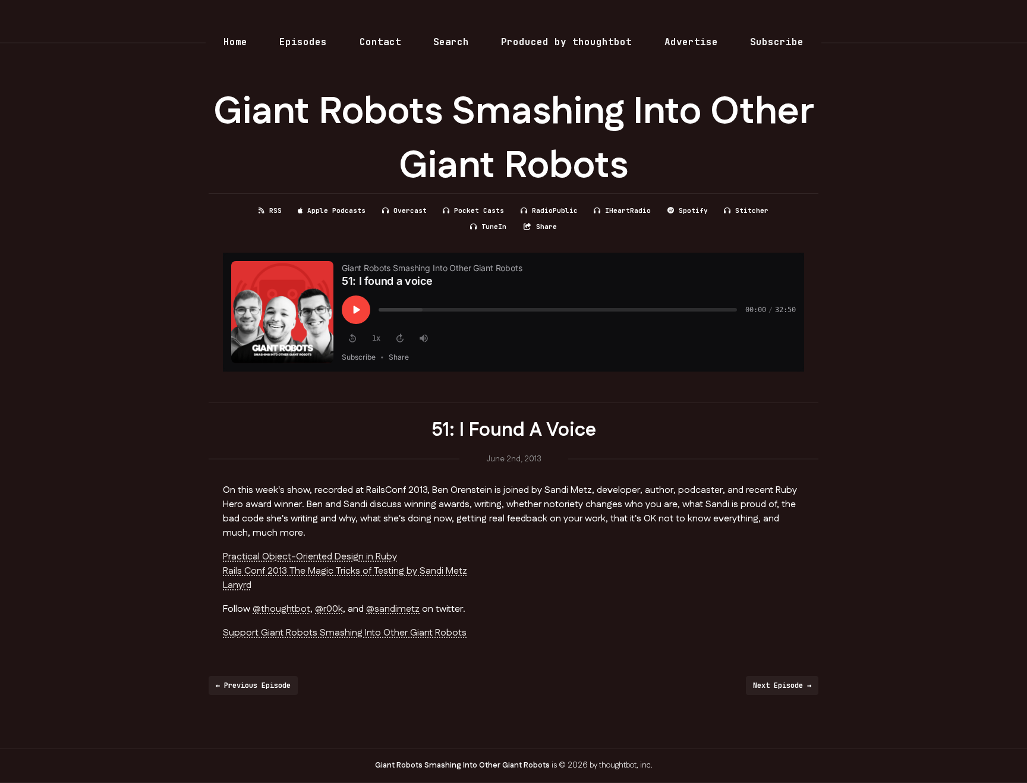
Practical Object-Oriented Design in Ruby (310, 557)
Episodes (303, 42)
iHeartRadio (628, 210)
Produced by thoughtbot (566, 42)
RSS (275, 210)
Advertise (691, 42)
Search (451, 42)
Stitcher (751, 210)
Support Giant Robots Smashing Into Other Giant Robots (345, 633)
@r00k (329, 609)
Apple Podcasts (336, 210)
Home (235, 42)
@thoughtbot (281, 609)
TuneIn (493, 226)
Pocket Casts (479, 210)
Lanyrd (237, 585)
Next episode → (782, 685)
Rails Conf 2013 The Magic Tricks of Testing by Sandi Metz (345, 571)
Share (546, 226)
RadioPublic (555, 210)
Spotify (693, 210)
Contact (380, 42)
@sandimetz (393, 609)
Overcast (410, 210)
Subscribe (777, 42)
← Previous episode (253, 685)
